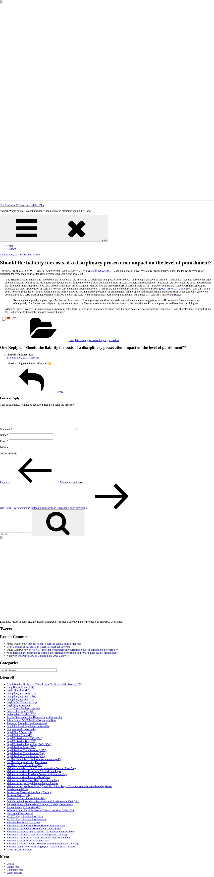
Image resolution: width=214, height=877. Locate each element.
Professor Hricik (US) (18, 795)
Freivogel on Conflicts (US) (21, 714)
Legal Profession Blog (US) (21, 741)
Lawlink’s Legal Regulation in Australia (28, 726)
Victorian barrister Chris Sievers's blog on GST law (34, 828)
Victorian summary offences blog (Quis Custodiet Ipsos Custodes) (41, 846)
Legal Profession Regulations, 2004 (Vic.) (29, 744)
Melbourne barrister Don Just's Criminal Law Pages (34, 771)
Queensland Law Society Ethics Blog (26, 798)
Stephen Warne (32, 254)
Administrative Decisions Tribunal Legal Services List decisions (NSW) (44, 684)
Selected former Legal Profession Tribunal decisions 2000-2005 (40, 810)
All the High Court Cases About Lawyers (48, 646)
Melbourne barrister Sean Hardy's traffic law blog (33, 780)
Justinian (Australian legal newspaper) (27, 723)
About (10, 245)
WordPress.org (14, 872)
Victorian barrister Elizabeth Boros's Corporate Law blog (37, 834)
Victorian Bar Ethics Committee (23, 822)
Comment (6, 429)
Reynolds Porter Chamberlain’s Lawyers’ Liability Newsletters (40, 804)
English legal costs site (18, 705)
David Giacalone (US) (18, 690)
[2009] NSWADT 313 (102, 270)
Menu (104, 240)
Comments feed (15, 869)
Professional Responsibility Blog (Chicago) (29, 792)
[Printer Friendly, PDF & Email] (9, 318)
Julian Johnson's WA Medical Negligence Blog (31, 720)
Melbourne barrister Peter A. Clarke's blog (29, 777)
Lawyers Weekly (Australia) (21, 729)
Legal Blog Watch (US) (19, 732)
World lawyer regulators (19, 849)
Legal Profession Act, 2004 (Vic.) (24, 738)
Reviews (11, 248)
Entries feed (13, 866)
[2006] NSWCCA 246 (171, 288)
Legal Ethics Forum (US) (20, 735)
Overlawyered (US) (17, 789)
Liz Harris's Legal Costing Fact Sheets (27, 762)
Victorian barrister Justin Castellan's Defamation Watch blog (38, 837)
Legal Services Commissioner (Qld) (25, 753)
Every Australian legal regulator (23, 708)
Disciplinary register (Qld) (20, 699)
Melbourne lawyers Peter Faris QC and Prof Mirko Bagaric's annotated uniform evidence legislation (59, 786)
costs (71, 340)
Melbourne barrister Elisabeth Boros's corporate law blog (37, 774)
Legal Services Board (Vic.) (21, 747)
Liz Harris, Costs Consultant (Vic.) (25, 765)
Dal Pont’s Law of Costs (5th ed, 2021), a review (44, 655)
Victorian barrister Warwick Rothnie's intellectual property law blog (42, 843)
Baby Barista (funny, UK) (20, 687)
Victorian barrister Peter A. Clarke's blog (28, 840)
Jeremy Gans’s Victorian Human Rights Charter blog (34, 717)
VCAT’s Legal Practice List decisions (26, 819)
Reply (60, 391)
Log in (10, 863)
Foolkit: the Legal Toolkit (20, 711)
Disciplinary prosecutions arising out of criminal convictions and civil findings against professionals (65, 652)
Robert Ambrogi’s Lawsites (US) (24, 807)
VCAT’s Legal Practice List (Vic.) (25, 816)
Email (4, 441)
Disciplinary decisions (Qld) (21, 693)
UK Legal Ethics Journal (20, 813)
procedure (114, 340)
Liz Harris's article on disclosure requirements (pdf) (34, 759)
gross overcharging (97, 340)
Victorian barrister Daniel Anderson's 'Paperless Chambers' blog (40, 831)
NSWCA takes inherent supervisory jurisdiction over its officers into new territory (75, 649)
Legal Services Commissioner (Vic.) (26, 756)
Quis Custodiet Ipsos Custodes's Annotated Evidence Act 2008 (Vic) (43, 801)
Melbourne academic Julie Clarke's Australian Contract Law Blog (41, 768)
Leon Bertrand (14, 646)
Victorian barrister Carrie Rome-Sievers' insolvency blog (36, 825)
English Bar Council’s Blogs (22, 702)
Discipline (80, 340)
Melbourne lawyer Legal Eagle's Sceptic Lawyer (32, 783)
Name (4, 434)
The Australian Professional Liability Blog (22, 205)
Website (4, 447)
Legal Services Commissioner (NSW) (26, 750)
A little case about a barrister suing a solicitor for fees (53, 643)
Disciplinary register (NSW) (21, 696)
